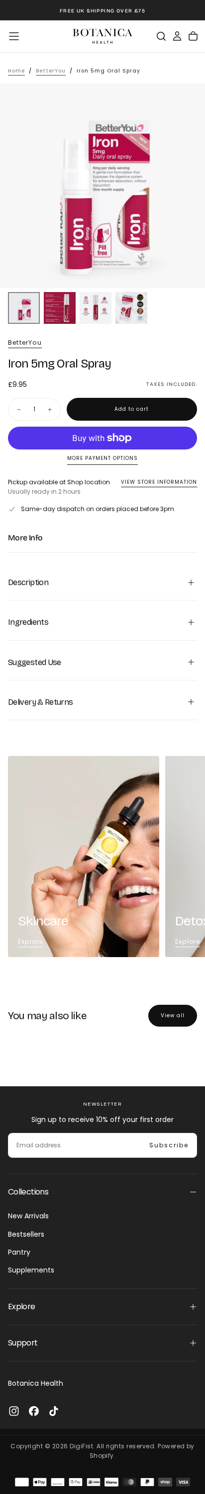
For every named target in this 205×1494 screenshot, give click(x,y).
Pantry (19, 1252)
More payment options (102, 458)
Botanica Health (35, 1383)
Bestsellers (26, 1234)
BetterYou (25, 343)
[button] (14, 36)
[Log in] (177, 36)
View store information (159, 482)
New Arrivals (28, 1216)
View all (173, 1015)
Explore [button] (21, 1306)
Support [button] (23, 1342)
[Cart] (193, 36)
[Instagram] (14, 1411)
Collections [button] (28, 1191)
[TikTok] (54, 1411)
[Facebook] (34, 1411)
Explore (30, 941)
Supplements (31, 1270)
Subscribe (169, 1145)
